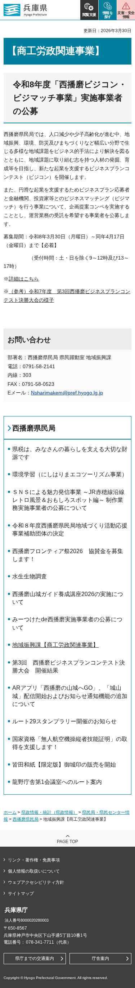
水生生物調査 (29, 576)
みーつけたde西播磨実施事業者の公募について (67, 623)
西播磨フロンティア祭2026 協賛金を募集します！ (67, 555)
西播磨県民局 (33, 428)
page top (67, 841)
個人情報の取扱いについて (34, 871)
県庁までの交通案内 (34, 958)
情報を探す (108, 15)
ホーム (10, 812)
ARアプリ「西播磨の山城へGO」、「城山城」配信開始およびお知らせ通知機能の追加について (69, 696)
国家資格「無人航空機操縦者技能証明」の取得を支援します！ (69, 743)
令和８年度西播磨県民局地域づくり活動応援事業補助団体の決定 (69, 529)
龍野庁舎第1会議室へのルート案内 (57, 782)
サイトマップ (21, 893)
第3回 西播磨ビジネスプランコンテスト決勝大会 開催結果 (68, 667)
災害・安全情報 (125, 15)
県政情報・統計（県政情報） (49, 812)
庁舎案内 (100, 958)
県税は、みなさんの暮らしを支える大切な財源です (69, 453)
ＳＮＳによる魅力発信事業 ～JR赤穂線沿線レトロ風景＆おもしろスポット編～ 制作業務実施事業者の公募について (68, 500)
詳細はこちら (24, 279)
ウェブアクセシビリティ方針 (36, 882)
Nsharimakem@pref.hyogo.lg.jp (67, 393)
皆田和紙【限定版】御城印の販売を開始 (64, 765)
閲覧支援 (89, 15)
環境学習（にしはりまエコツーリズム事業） (69, 474)
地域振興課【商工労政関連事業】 (55, 645)
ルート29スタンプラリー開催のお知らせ (64, 721)
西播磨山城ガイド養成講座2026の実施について (67, 598)
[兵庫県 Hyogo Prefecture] (25, 10)
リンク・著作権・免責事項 (34, 860)
